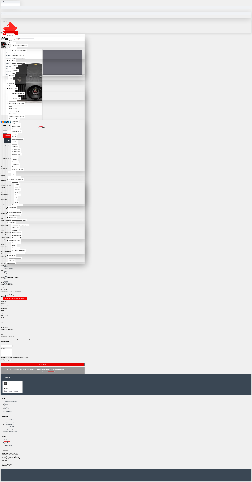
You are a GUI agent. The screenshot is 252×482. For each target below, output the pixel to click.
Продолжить (42, 364)
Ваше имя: (3, 344)
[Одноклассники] (3, 122)
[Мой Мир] (5, 122)
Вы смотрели (8, 377)
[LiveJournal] (10, 122)
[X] (7, 122)
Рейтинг (2, 359)
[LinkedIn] (8, 122)
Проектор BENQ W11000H (9, 386)
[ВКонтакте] (1, 122)
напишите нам (51, 371)
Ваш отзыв (3, 348)
